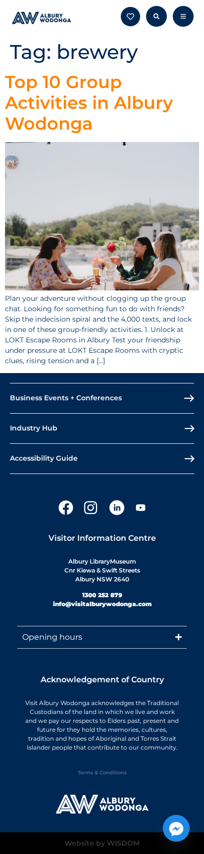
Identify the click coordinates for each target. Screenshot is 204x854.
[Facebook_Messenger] (176, 828)
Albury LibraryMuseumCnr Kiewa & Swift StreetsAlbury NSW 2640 (102, 570)
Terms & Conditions (102, 772)
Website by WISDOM (102, 843)
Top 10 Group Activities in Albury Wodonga (89, 102)
